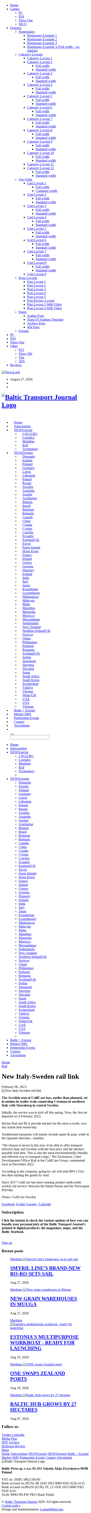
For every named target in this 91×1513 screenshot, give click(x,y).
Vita (21, 357)
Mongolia (28, 612)
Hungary (28, 570)
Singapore (29, 661)
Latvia (26, 471)
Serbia (26, 657)
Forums (24, 331)
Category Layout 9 (39, 141)
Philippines (29, 642)
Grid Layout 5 (36, 228)
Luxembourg (31, 593)
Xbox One (26, 20)
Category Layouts (31, 54)
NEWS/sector (23, 430)
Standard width (46, 69)
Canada (27, 517)
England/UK (31, 540)
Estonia (27, 460)
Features (15, 28)
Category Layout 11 (40, 164)
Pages (22, 312)
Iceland (27, 574)
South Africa (30, 676)
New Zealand (31, 627)
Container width (46, 191)
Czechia (27, 532)
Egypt (26, 543)
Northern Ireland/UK (36, 631)
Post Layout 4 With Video (44, 308)
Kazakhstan (30, 589)
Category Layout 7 (39, 119)
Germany (28, 468)
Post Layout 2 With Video (44, 304)
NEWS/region (23, 453)
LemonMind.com (51, 1509)
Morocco (28, 615)
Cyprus (27, 528)
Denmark (28, 456)
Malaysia (28, 600)
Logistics (28, 437)
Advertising (22, 725)
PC (21, 13)
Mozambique (31, 619)
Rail (25, 445)
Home (14, 5)
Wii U (23, 24)
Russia (26, 483)
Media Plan (9, 1438)
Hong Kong (30, 551)
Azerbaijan (29, 498)
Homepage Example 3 (42, 43)
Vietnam (28, 706)
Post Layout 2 (36, 285)
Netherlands (30, 623)
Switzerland (30, 684)
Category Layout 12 (40, 168)
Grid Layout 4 (36, 217)
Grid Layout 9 (36, 274)
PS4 (21, 16)
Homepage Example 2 (42, 39)
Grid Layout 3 (36, 206)
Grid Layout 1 (36, 183)
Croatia (27, 524)
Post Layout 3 (36, 289)
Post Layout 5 (36, 297)
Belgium (28, 509)
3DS (22, 361)
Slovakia (28, 668)
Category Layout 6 (39, 107)
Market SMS (22, 714)
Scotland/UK (31, 653)
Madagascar (30, 596)
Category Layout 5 (39, 96)
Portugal (28, 646)
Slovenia (28, 665)
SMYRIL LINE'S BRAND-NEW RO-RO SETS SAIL (45, 1270)
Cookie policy (11, 1505)
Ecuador (28, 536)
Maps (5, 1450)
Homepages (26, 31)
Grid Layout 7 (36, 251)
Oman (26, 638)
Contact (19, 721)
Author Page (35, 316)
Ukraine (27, 691)
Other (14, 346)
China (26, 521)
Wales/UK (29, 695)
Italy (25, 581)
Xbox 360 (25, 353)
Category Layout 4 (39, 84)
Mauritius (28, 608)
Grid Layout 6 (36, 240)
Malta (26, 604)
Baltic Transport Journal (21, 1502)
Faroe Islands (31, 547)
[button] (12, 729)
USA (25, 703)
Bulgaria (28, 513)
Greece (27, 562)
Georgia (27, 566)
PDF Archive (10, 1442)
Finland (27, 464)
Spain (26, 672)
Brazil (26, 506)
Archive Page (36, 323)
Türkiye (27, 687)
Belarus (27, 502)
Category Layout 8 (39, 130)
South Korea (30, 680)
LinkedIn (18, 1435)
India (25, 578)
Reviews (16, 365)
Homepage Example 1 (42, 35)
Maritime (28, 441)
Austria (27, 494)
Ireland (27, 559)
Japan (26, 585)
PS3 (21, 350)
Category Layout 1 (39, 58)
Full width (42, 66)
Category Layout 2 (39, 62)
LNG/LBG (29, 434)
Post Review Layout (40, 300)
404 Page (33, 327)
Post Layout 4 (36, 293)
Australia (28, 490)
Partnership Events (26, 718)
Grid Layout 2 (36, 194)
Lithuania (28, 475)
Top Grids (25, 179)
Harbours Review (13, 1446)
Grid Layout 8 (36, 263)
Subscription (22, 426)
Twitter (7, 1435)
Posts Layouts (28, 278)
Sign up (7, 1242)
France (27, 555)
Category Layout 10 (40, 153)
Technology (30, 449)
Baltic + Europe (24, 710)
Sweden (27, 487)
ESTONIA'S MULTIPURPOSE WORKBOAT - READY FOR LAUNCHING (44, 1342)
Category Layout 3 (39, 73)
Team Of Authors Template (45, 319)
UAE (26, 699)
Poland (27, 479)
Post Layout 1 (36, 281)
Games (14, 9)
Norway (27, 634)
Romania (28, 649)
